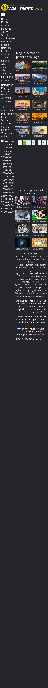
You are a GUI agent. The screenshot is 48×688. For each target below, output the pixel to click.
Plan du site (22, 322)
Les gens (6, 91)
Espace (5, 117)
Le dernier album (6, 30)
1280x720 (6, 154)
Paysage (5, 88)
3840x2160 (7, 202)
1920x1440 (7, 186)
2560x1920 (7, 195)
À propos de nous (24, 316)
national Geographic (34, 295)
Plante (4, 94)
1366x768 (6, 163)
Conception (7, 110)
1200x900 (6, 150)
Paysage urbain (32, 259)
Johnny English (29, 290)
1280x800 (6, 157)
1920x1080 (7, 179)
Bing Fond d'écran (6, 43)
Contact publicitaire (34, 319)
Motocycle (28, 287)
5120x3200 (7, 211)
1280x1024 (7, 170)
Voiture (5, 126)
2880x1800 (7, 198)
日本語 (39, 328)
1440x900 (6, 166)
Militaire (5, 129)
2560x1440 (7, 189)
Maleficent (38, 284)
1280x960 (6, 160)
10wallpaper (22, 7)
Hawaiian (28, 264)
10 (44, 142)
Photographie (8, 113)
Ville (3, 107)
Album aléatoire (6, 72)
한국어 (34, 334)
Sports (32, 276)
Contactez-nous (37, 322)
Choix (34, 267)
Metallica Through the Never (30, 291)
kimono (28, 284)
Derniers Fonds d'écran (5, 22)
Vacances (6, 133)
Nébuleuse (39, 273)
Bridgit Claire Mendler (31, 262)
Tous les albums (5, 59)
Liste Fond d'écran (7, 78)
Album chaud (4, 65)
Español (35, 331)
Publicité (6, 123)
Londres (29, 273)
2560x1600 (7, 192)
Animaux (6, 97)
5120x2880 (7, 208)
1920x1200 (7, 182)
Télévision (6, 100)
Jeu (3, 104)
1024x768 (6, 147)
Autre (4, 136)
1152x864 (6, 144)
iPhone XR (22, 276)
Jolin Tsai (33, 278)
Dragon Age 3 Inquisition (30, 270)
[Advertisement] (31, 32)
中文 (31, 328)
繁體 (42, 334)
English (22, 328)
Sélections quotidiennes (8, 36)
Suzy (36, 264)
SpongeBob (33, 256)
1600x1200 (7, 176)
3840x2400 (7, 205)
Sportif (5, 120)
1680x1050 (7, 173)
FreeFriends (27, 253)
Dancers (27, 267)
